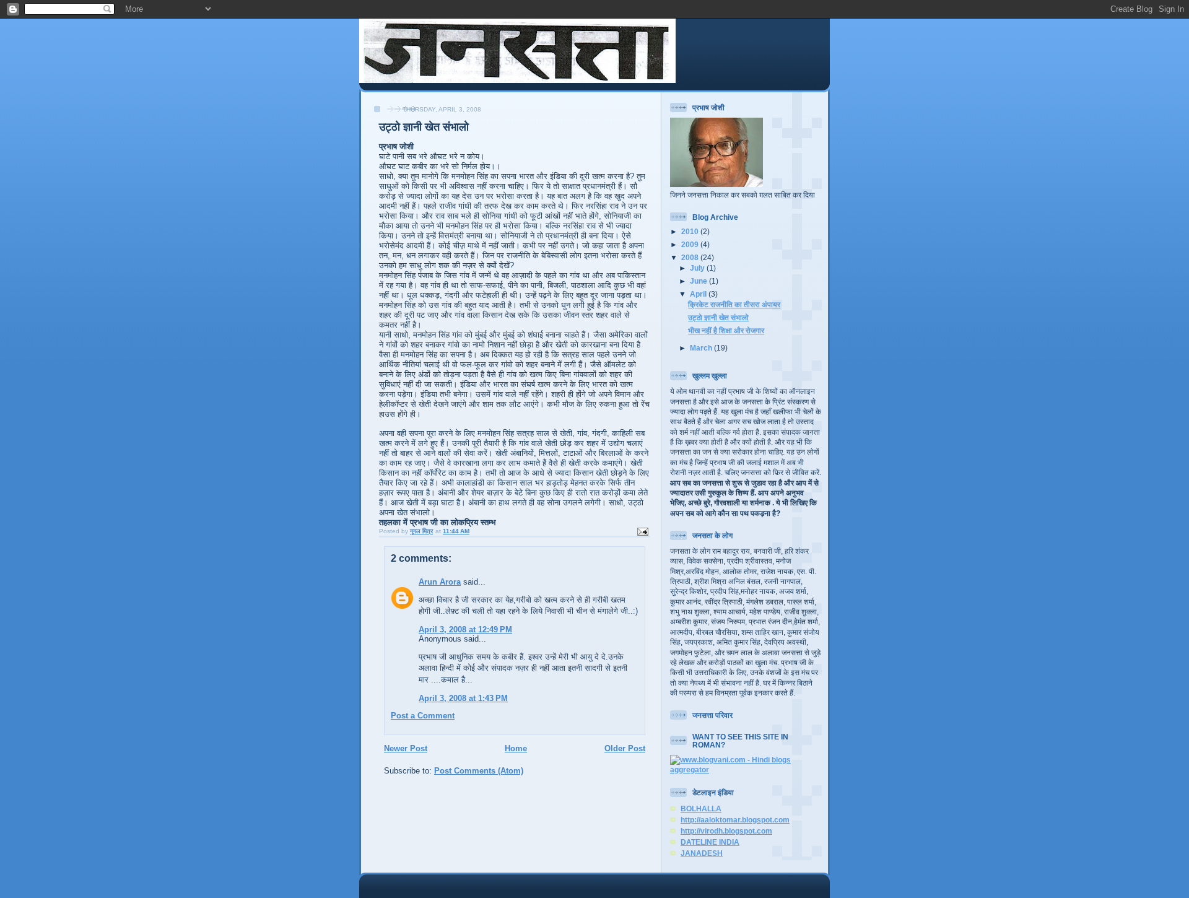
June (699, 281)
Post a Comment (423, 715)
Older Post (624, 748)
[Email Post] (642, 531)
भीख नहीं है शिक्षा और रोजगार (726, 330)
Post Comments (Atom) (478, 770)
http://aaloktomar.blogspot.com (735, 820)
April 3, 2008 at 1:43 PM (463, 698)
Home (516, 748)
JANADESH (702, 853)
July (698, 268)
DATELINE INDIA (710, 842)
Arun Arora (440, 581)
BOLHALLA (701, 808)
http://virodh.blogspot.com (726, 831)
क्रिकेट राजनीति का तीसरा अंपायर (734, 304)
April (699, 294)
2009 (690, 244)
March (702, 348)
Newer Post (405, 748)
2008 (690, 257)
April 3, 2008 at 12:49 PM (465, 629)
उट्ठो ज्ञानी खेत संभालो (718, 317)
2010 (690, 231)
